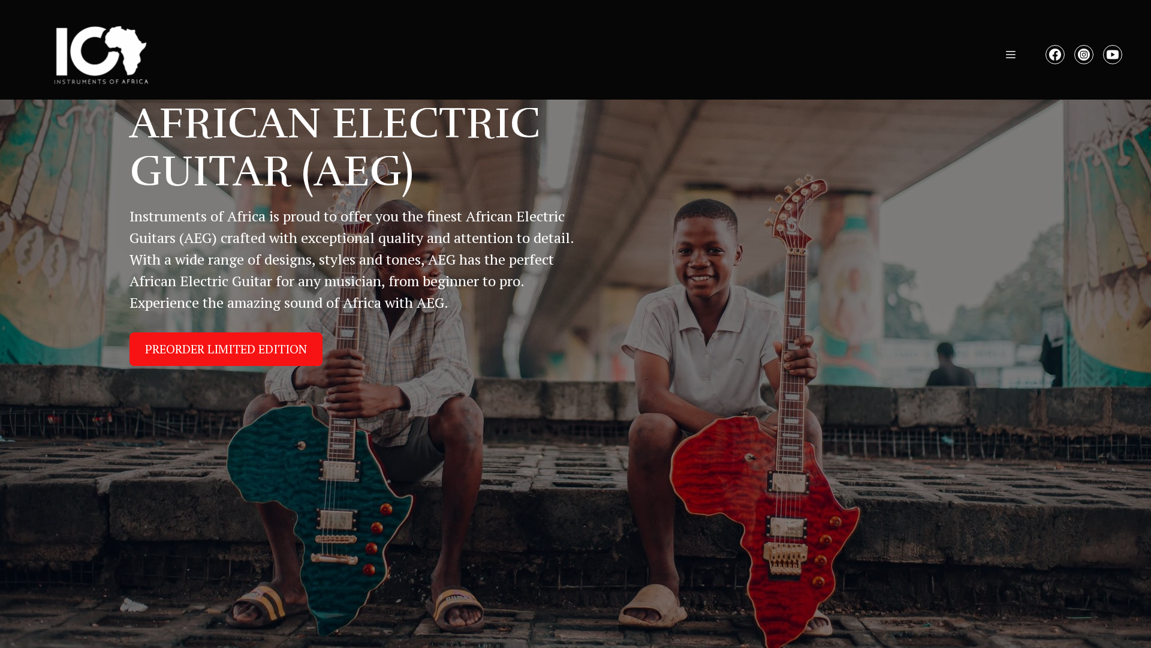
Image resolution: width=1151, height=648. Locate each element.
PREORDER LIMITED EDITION (226, 349)
